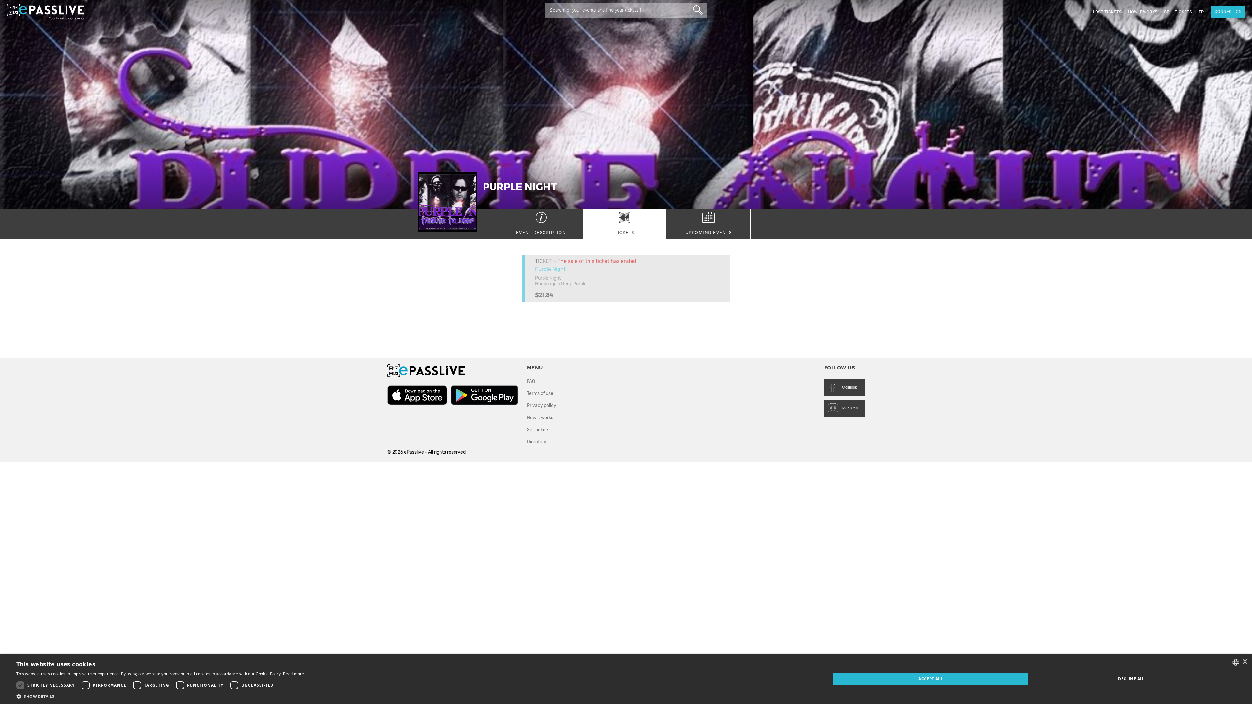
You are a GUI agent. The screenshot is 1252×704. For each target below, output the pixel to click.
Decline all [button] (1131, 679)
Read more (293, 674)
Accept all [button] (930, 679)
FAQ (531, 381)
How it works (1142, 11)
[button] (160, 696)
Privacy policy (541, 405)
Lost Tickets (1107, 11)
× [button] (1244, 661)
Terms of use (540, 393)
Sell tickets (1178, 11)
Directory (536, 442)
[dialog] (626, 679)
